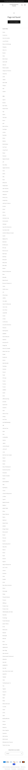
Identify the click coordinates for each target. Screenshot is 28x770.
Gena (4, 395)
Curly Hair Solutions (7, 324)
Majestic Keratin (6, 159)
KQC (3, 88)
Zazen (4, 709)
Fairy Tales (5, 164)
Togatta (4, 688)
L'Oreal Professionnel (7, 493)
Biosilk (4, 268)
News (4, 56)
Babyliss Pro (5, 238)
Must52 (4, 540)
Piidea (4, 594)
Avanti (4, 235)
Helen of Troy (5, 413)
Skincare (4, 64)
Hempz (4, 416)
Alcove (4, 721)
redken (4, 79)
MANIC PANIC (5, 508)
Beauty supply (6, 67)
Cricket (4, 318)
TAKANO (4, 677)
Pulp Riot (5, 135)
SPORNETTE (5, 665)
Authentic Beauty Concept (8, 233)
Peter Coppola (6, 730)
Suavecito (5, 733)
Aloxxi (4, 209)
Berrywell (5, 259)
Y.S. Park (4, 706)
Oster (4, 170)
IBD (3, 425)
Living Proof (5, 150)
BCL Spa (4, 247)
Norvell (4, 558)
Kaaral (4, 458)
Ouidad (4, 579)
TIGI (3, 686)
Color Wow (5, 310)
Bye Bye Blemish (6, 718)
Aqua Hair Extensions (7, 227)
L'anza (4, 490)
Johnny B (5, 449)
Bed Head (5, 253)
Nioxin (4, 138)
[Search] (22, 5)
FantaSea (5, 366)
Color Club (5, 307)
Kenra (4, 120)
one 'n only (5, 567)
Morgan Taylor (6, 529)
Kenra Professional (7, 466)
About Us (5, 50)
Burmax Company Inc (7, 283)
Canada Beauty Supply (9, 766)
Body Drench (5, 280)
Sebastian (5, 194)
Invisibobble (5, 437)
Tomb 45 (4, 691)
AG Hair (4, 206)
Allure (4, 212)
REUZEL (4, 141)
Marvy (4, 511)
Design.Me (5, 345)
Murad (4, 535)
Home (4, 32)
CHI (3, 292)
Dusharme (5, 357)
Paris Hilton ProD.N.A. (7, 585)
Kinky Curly (5, 197)
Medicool (4, 520)
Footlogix (5, 129)
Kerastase (5, 472)
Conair (4, 315)
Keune (4, 478)
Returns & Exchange (7, 44)
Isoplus (4, 440)
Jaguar (4, 443)
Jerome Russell (6, 446)
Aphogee (4, 224)
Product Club (5, 606)
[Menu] (2, 5)
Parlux (4, 588)
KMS (3, 176)
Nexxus (4, 549)
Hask (4, 410)
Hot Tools (5, 147)
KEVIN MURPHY (6, 481)
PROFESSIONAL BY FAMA (8, 611)
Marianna (5, 727)
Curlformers (5, 321)
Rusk (4, 179)
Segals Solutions (6, 167)
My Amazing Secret (6, 543)
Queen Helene (6, 623)
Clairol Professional (7, 304)
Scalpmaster (5, 185)
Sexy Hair (4, 662)
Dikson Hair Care (6, 351)
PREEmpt (4, 603)
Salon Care (5, 644)
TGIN (4, 680)
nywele (4, 91)
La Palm (4, 496)
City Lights (5, 301)
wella (4, 76)
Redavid (4, 632)
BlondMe (4, 277)
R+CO (4, 626)
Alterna (4, 215)
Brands (4, 53)
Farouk (4, 372)
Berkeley (4, 256)
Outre (4, 582)
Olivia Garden (5, 191)
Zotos (4, 712)
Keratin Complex (6, 475)
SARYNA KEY (5, 647)
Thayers (4, 85)
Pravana (4, 600)
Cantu (4, 286)
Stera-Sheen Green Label (8, 671)
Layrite (4, 499)
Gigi (3, 111)
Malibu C (4, 505)
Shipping (4, 47)
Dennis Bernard (6, 336)
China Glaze (5, 295)
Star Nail (4, 668)
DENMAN (4, 333)
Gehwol (4, 724)
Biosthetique (5, 144)
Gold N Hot (5, 404)
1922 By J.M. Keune (7, 203)
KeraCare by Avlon (6, 469)
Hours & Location (6, 38)
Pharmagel (5, 591)
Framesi (4, 384)
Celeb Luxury (5, 289)
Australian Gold (6, 230)
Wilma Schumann (6, 703)
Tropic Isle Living (6, 745)
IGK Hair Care (5, 428)
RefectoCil (5, 182)
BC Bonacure (5, 244)
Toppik (4, 694)
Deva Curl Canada (6, 348)
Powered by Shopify (16, 766)
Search (4, 99)
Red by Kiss (5, 629)
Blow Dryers (5, 58)
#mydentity (5, 200)
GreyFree (4, 407)
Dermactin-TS (5, 342)
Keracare (4, 156)
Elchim (4, 360)
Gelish (4, 392)
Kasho (4, 463)
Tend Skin (5, 117)
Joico (4, 452)
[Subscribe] (21, 753)
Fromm (4, 386)
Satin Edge (5, 650)
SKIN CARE (5, 82)
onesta (4, 132)
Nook (4, 555)
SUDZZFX (4, 674)
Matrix (4, 114)
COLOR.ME (5, 312)
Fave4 (4, 375)
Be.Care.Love (5, 250)
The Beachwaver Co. (7, 683)
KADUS (4, 461)
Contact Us (5, 35)
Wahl (4, 697)
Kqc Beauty (5, 487)
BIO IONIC (5, 265)
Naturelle (5, 546)
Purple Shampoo (6, 620)
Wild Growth (5, 739)
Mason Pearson (6, 514)
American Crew (6, 218)
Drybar (4, 354)
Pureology (5, 617)
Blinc (4, 274)
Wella (4, 700)
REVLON (4, 638)
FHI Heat (4, 378)
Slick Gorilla (5, 736)
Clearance (5, 73)
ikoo (3, 434)
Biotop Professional (7, 271)
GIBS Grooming (6, 398)
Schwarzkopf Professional (8, 656)
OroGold (4, 573)
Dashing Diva (5, 330)
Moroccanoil (5, 532)
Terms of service (7, 768)
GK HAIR (4, 401)
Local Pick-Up (5, 41)
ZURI (4, 715)
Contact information (20, 768)
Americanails (5, 221)
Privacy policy (13, 768)
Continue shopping (14, 22)
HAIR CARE (5, 61)
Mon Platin (5, 105)
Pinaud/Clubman (6, 597)
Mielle (4, 173)
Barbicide (5, 241)
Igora (4, 431)
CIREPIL (4, 298)
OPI (3, 161)
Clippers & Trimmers (7, 70)
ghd (3, 123)
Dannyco (4, 327)
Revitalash (5, 635)
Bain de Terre (5, 126)
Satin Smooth (5, 188)
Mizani (4, 153)
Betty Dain (5, 262)
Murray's (4, 538)
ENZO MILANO (5, 363)
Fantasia (4, 369)
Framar (4, 381)
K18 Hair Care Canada (7, 455)
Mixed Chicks (5, 108)
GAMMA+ (4, 389)
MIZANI (4, 526)
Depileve (4, 339)
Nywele (4, 561)
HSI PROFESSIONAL (7, 422)
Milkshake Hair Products (8, 742)
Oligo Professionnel (7, 564)
